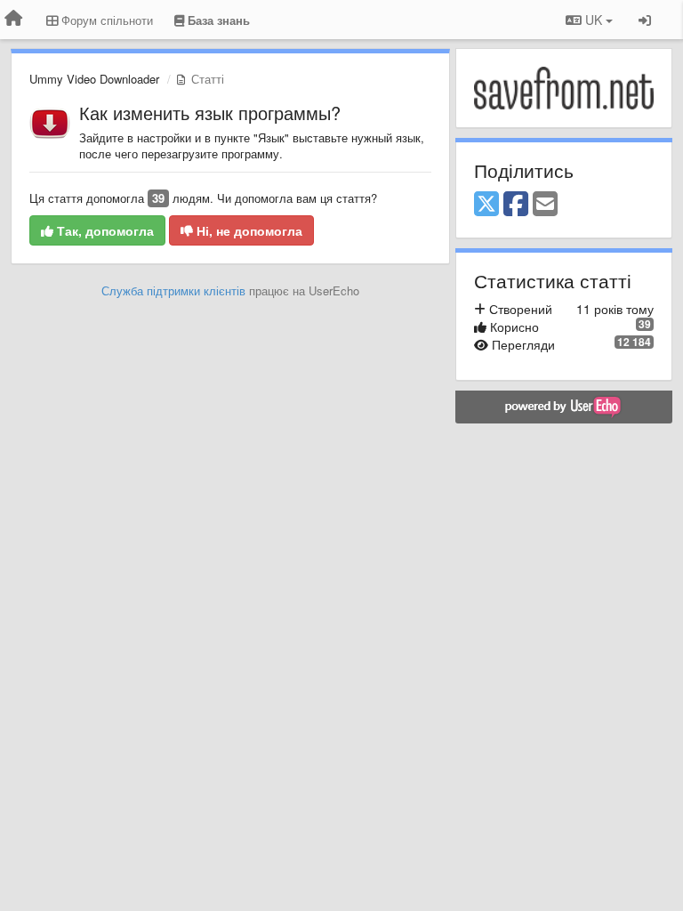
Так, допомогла (103, 230)
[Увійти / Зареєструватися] (645, 19)
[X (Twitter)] (486, 204)
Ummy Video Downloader (94, 78)
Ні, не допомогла (247, 230)
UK (594, 19)
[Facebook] (515, 204)
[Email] (545, 204)
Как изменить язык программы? (210, 112)
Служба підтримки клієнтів (173, 290)
